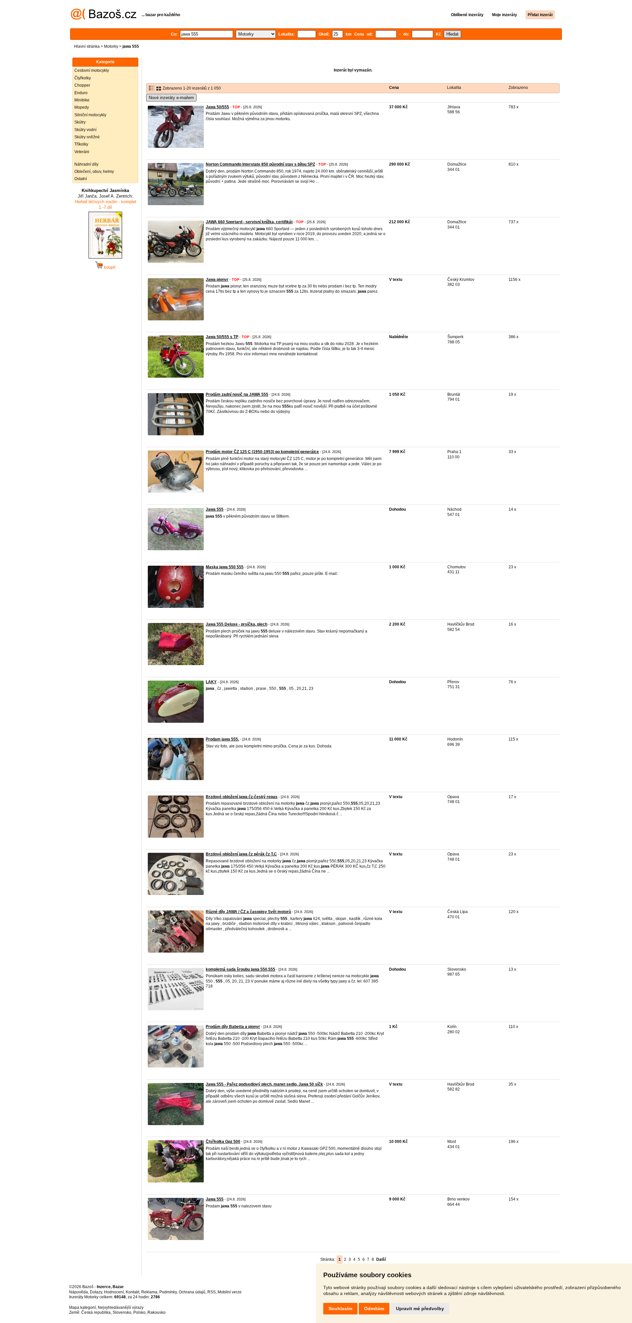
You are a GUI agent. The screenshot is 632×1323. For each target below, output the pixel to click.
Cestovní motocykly (91, 70)
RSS (211, 1292)
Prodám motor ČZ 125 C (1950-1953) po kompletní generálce (262, 451)
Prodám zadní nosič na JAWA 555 (237, 394)
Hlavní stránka (87, 46)
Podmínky (168, 1292)
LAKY (211, 682)
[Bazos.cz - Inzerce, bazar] (103, 18)
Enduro (81, 93)
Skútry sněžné (87, 137)
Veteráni (81, 151)
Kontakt (132, 1292)
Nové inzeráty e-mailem (171, 97)
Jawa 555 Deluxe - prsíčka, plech (236, 624)
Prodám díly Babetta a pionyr (233, 1026)
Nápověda (78, 1292)
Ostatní (80, 178)
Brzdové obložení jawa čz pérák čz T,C (241, 854)
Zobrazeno (518, 87)
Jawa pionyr (217, 279)
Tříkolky (81, 144)
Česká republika (96, 1312)
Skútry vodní (85, 129)
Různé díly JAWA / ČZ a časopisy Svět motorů (248, 911)
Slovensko (122, 1312)
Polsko (139, 1312)
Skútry (80, 122)
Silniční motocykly (90, 115)
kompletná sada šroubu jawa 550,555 (240, 969)
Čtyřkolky (82, 78)
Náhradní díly (86, 164)
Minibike (82, 100)
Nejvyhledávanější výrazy (121, 1307)
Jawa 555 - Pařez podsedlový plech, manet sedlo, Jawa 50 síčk (264, 1084)
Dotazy (96, 1292)
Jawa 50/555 (217, 107)
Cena (394, 87)
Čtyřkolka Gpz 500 (223, 1141)
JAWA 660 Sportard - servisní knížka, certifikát (249, 222)
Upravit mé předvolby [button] (420, 1308)
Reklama (149, 1292)
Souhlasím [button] (340, 1308)
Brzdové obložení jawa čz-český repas (241, 797)
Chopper (82, 85)
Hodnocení (114, 1292)
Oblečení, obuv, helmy (94, 171)
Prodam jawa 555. (222, 739)
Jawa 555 (215, 509)
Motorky (111, 46)
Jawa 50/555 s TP (222, 337)
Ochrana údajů (192, 1292)
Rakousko (156, 1312)
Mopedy (81, 107)
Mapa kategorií (82, 1307)
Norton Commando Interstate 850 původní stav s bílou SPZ (260, 164)
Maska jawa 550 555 (225, 567)
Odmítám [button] (374, 1308)
